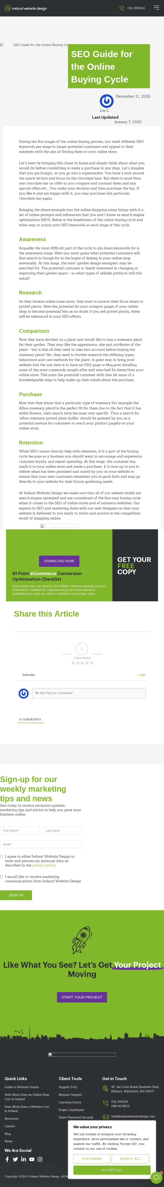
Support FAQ (68, 1087)
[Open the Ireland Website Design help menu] (156, 1178)
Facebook (7, 1160)
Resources (12, 1119)
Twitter (15, 1160)
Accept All (112, 1170)
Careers (10, 1126)
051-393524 (136, 8)
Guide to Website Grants (22, 1087)
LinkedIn (23, 1160)
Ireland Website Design (62, 8)
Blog (8, 1134)
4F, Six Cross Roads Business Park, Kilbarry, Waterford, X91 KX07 (135, 1089)
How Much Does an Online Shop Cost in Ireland (27, 1097)
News (9, 1141)
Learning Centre (70, 1102)
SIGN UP (16, 895)
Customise (92, 1159)
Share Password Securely (76, 1117)
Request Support (70, 1095)
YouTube (31, 1160)
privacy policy (44, 865)
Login (142, 674)
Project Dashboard (71, 1110)
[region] (112, 1149)
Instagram (40, 1160)
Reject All (130, 1159)
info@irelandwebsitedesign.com (133, 1116)
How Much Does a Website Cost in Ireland (27, 1109)
